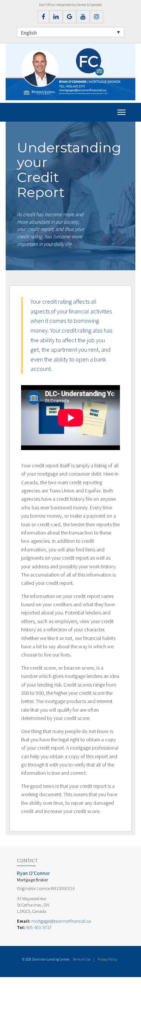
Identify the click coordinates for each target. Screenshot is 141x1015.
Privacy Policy (107, 959)
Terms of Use (81, 959)
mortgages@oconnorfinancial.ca (61, 921)
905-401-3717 (39, 927)
